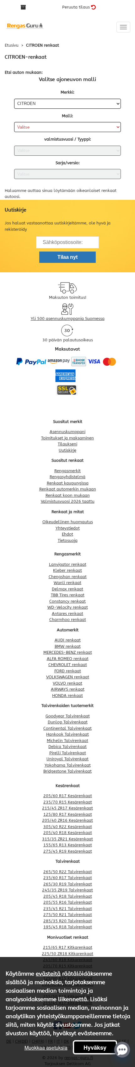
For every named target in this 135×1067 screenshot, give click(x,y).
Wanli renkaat (67, 582)
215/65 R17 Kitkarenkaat (67, 947)
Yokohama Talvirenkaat (68, 765)
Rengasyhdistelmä (67, 476)
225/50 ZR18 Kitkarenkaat (67, 953)
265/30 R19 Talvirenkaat (67, 884)
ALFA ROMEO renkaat (68, 658)
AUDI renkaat (68, 640)
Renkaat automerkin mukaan (67, 489)
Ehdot (67, 534)
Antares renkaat (67, 613)
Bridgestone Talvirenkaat (67, 771)
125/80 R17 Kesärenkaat (67, 814)
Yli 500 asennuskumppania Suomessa (68, 318)
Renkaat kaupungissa (68, 483)
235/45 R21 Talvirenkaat (67, 908)
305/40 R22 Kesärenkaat (67, 826)
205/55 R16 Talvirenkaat (67, 902)
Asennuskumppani (67, 431)
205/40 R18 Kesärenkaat (67, 832)
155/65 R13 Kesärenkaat (67, 845)
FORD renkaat (67, 671)
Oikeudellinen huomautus (67, 521)
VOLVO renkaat (67, 683)
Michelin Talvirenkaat (67, 740)
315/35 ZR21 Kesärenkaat (67, 839)
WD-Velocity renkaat (67, 607)
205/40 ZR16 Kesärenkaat (67, 820)
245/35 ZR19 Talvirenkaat (67, 890)
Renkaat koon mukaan (68, 495)
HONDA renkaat (67, 695)
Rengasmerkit (67, 470)
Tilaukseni (67, 444)
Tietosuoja (68, 540)
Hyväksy (95, 1047)
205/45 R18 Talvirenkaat (67, 896)
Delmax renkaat (67, 589)
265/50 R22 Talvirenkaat (67, 871)
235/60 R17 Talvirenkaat (67, 877)
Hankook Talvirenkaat (67, 734)
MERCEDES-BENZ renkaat (67, 652)
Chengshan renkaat (68, 576)
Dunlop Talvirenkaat (68, 722)
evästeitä (48, 973)
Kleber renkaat (67, 570)
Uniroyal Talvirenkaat (67, 759)
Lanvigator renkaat (67, 564)
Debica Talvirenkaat (67, 746)
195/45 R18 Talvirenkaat (67, 927)
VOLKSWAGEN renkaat (67, 677)
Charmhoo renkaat (67, 619)
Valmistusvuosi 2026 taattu (67, 501)
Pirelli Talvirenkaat (67, 753)
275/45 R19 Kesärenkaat (67, 851)
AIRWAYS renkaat (67, 689)
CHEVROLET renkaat (67, 664)
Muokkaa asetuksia (46, 1047)
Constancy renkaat (67, 601)
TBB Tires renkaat (67, 595)
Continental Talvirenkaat (67, 728)
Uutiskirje (67, 450)
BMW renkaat (68, 646)
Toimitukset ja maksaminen (67, 438)
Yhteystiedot (68, 528)
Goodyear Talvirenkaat (68, 716)
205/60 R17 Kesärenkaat (67, 795)
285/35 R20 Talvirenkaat (67, 921)
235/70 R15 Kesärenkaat (67, 802)
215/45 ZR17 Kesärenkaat (67, 808)
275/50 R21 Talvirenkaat (67, 914)
